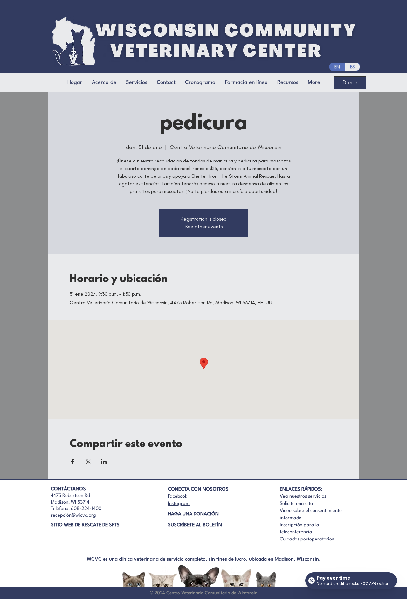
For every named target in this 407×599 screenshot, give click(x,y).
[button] (166, 83)
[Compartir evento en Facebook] (73, 461)
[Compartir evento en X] (88, 461)
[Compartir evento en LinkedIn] (104, 461)
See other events (204, 227)
